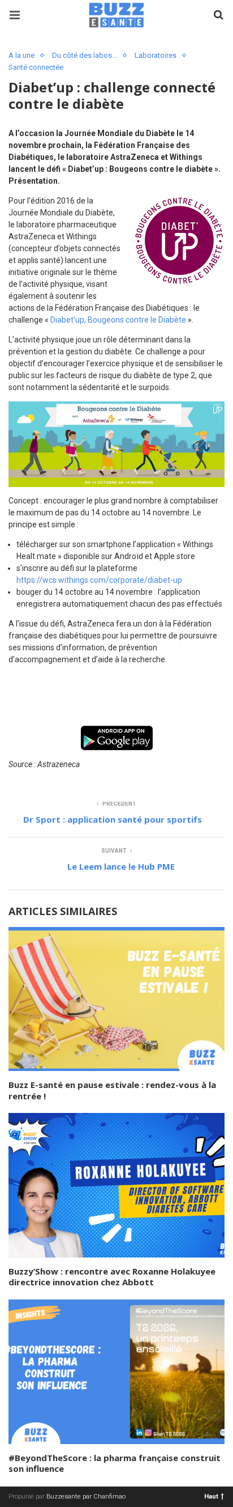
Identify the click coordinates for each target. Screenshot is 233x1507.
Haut (211, 1496)
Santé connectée (35, 67)
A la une (21, 55)
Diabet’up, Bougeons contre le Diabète (118, 319)
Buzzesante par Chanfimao (86, 1496)
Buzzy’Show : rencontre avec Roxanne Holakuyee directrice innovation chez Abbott (111, 1276)
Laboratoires (155, 55)
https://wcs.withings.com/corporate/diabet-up (99, 580)
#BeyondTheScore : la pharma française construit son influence (114, 1463)
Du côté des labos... (84, 55)
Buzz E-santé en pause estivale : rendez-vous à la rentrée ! (112, 1090)
